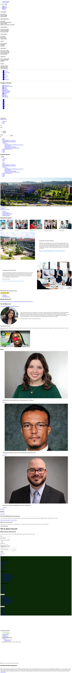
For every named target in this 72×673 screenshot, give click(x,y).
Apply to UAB (3, 15)
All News (4, 211)
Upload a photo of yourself (5, 545)
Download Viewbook (8, 520)
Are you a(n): (2, 543)
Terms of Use (5, 636)
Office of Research (4, 58)
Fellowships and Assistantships (12, 301)
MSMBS (4, 573)
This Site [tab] (4, 131)
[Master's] (6, 226)
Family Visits (3, 38)
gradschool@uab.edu (4, 562)
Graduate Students (4, 27)
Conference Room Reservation (8, 577)
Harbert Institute (3, 60)
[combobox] (5, 135)
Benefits (2, 44)
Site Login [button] (4, 638)
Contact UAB (5, 634)
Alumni (2, 41)
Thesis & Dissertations (7, 578)
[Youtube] (4, 104)
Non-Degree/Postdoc (6, 296)
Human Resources (4, 51)
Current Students (3, 301)
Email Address (3, 538)
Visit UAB (2, 14)
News (4, 152)
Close (2, 156)
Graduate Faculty (10, 306)
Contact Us (5, 121)
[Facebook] (4, 99)
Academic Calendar (6, 581)
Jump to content (6, 2)
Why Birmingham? (6, 580)
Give (3, 123)
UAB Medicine (3, 66)
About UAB (2, 606)
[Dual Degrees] (65, 226)
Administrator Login (8, 639)
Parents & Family (3, 34)
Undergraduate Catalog (5, 22)
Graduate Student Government (8, 576)
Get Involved (3, 43)
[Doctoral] (21, 226)
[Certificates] (36, 226)
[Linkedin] (4, 108)
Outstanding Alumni (6, 215)
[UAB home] (36, 117)
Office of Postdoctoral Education (45, 250)
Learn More (2, 208)
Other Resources (16, 306)
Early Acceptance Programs (8, 281)
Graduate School (3, 29)
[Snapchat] (4, 106)
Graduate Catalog (4, 30)
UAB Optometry (3, 68)
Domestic (4, 294)
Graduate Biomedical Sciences (8, 574)
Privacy (4, 635)
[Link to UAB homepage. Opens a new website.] (9, 618)
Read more (5, 402)
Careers (4, 590)
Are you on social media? (5, 540)
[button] (36, 209)
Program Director (3, 306)
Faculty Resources (4, 53)
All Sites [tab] (4, 132)
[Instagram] (4, 103)
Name (1, 536)
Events (2, 45)
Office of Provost (3, 50)
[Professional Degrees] (50, 226)
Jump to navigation (6, 1)
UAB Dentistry (3, 67)
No (2, 542)
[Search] (1, 125)
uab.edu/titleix (3, 672)
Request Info (3, 16)
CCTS (2, 61)
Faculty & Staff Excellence (7, 213)
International (5, 295)
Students (4, 142)
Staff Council (3, 54)
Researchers (3, 56)
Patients (2, 63)
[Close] (6, 4)
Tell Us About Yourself (4, 526)
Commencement (6, 575)
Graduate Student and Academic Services (56, 251)
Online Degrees (3, 31)
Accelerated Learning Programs (18, 281)
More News (2, 509)
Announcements (6, 212)
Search (1, 134)
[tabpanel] (36, 135)
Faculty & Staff (3, 48)
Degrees (4, 586)
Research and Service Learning (6, 24)
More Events (2, 514)
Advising (2, 21)
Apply (4, 122)
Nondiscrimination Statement (5, 630)
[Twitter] (4, 101)
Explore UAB (3, 118)
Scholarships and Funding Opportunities (25, 301)
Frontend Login (7, 640)
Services (2, 36)
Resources (2, 37)
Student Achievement (7, 214)
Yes (2, 541)
